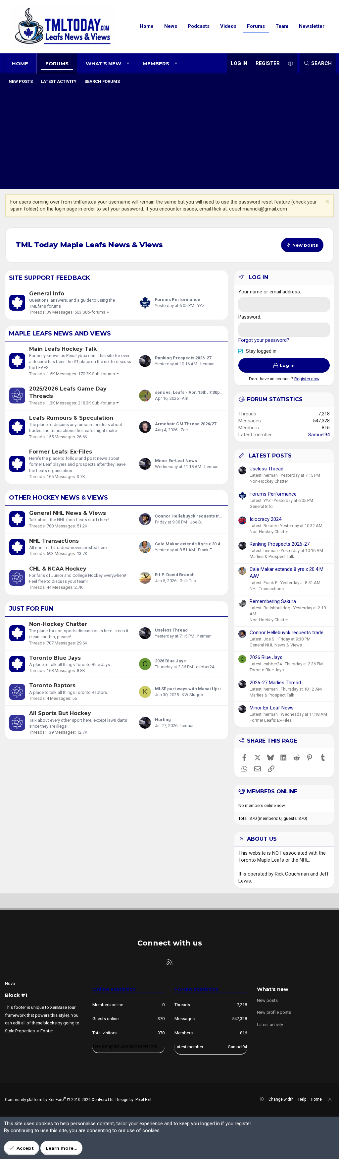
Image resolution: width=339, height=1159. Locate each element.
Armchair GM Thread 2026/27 (185, 423)
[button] (128, 63)
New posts (21, 81)
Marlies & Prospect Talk (272, 556)
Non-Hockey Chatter (58, 624)
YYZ (201, 305)
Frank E (205, 549)
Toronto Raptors (52, 685)
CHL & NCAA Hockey (57, 569)
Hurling (163, 719)
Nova (10, 983)
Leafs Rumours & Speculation (71, 418)
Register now (306, 378)
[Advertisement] (169, 137)
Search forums (102, 81)
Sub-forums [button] (93, 312)
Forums (256, 26)
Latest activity (58, 81)
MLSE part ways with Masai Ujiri (188, 688)
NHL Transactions (54, 541)
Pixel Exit (143, 1099)
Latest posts (270, 456)
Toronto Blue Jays (55, 658)
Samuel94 (319, 435)
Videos (228, 26)
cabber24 (205, 666)
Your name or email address (269, 292)
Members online (272, 791)
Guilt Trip (187, 580)
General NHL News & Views (67, 513)
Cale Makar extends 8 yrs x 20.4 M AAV (195, 543)
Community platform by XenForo (60, 1099)
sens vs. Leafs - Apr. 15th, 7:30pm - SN (194, 392)
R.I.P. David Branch (175, 574)
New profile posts (274, 1012)
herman (207, 363)
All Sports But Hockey (60, 713)
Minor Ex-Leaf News (176, 460)
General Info (46, 293)
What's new (103, 63)
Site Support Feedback (49, 277)
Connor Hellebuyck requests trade (191, 516)
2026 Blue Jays (170, 660)
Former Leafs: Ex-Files (60, 452)
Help (302, 1099)
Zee (184, 429)
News (170, 26)
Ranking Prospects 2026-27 (183, 357)
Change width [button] (281, 1099)
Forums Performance (177, 299)
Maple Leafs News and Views (60, 333)
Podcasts (199, 26)
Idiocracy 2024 (265, 519)
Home (147, 26)
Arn (185, 398)
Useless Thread (171, 630)
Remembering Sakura (273, 601)
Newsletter (311, 26)
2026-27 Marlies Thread (275, 683)
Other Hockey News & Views (58, 497)
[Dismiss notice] (326, 202)
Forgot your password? (263, 340)
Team (281, 26)
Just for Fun (31, 608)
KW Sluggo (192, 694)
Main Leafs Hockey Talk (63, 349)
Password (249, 317)
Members (156, 63)
